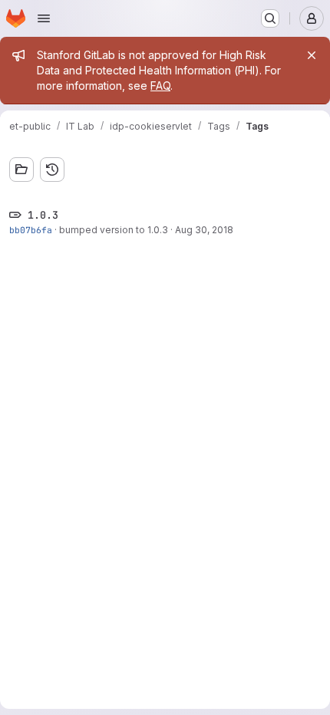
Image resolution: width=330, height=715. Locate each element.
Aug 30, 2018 (204, 230)
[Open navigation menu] (43, 18)
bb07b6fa (30, 230)
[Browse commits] (52, 169)
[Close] (311, 55)
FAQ (160, 85)
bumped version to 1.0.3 (113, 230)
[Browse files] (21, 169)
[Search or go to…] (270, 18)
